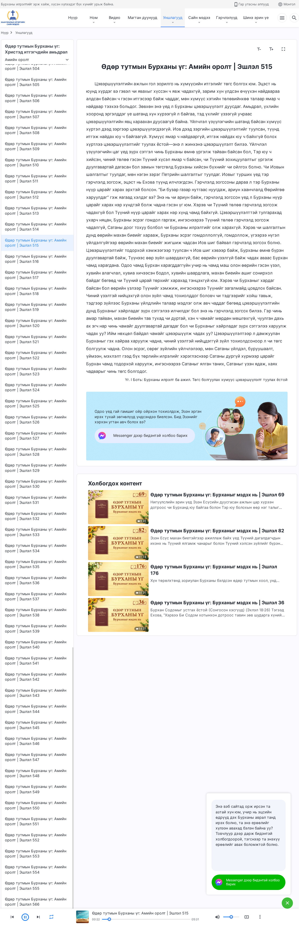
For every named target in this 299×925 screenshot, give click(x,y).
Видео (114, 17)
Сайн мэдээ (199, 17)
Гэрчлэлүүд (226, 17)
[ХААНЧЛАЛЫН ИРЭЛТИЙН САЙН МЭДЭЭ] (14, 17)
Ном (94, 17)
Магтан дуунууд (142, 17)
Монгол (289, 4)
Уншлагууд (172, 17)
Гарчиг (95, 49)
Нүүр (73, 17)
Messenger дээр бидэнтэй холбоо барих (253, 882)
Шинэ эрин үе (256, 17)
